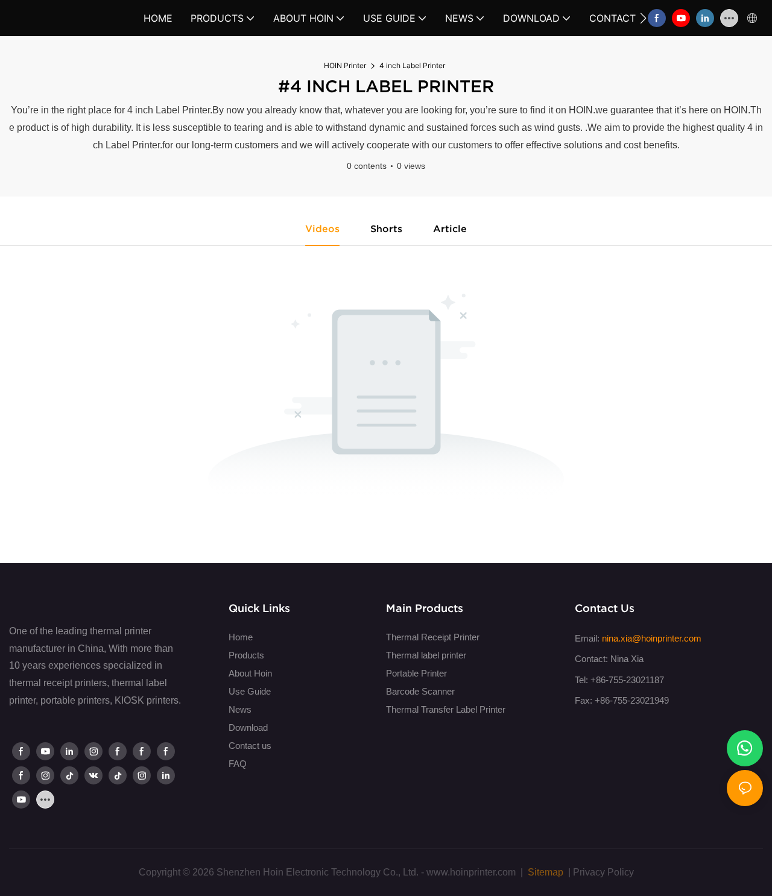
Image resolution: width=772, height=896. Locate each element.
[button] (643, 18)
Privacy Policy (603, 872)
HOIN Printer (345, 65)
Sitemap (544, 872)
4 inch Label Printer (412, 65)
